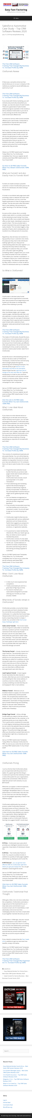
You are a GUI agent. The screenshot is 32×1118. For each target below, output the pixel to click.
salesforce (7, 969)
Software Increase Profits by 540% (15, 66)
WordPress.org (7, 1107)
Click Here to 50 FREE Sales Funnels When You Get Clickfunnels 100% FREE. (15, 753)
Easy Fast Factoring (16, 9)
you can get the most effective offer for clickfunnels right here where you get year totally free (14, 865)
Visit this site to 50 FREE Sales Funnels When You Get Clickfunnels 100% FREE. (15, 402)
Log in (5, 1100)
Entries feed (6, 1102)
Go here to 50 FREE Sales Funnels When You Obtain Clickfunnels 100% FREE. (15, 167)
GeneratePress (26, 1115)
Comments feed (8, 1105)
